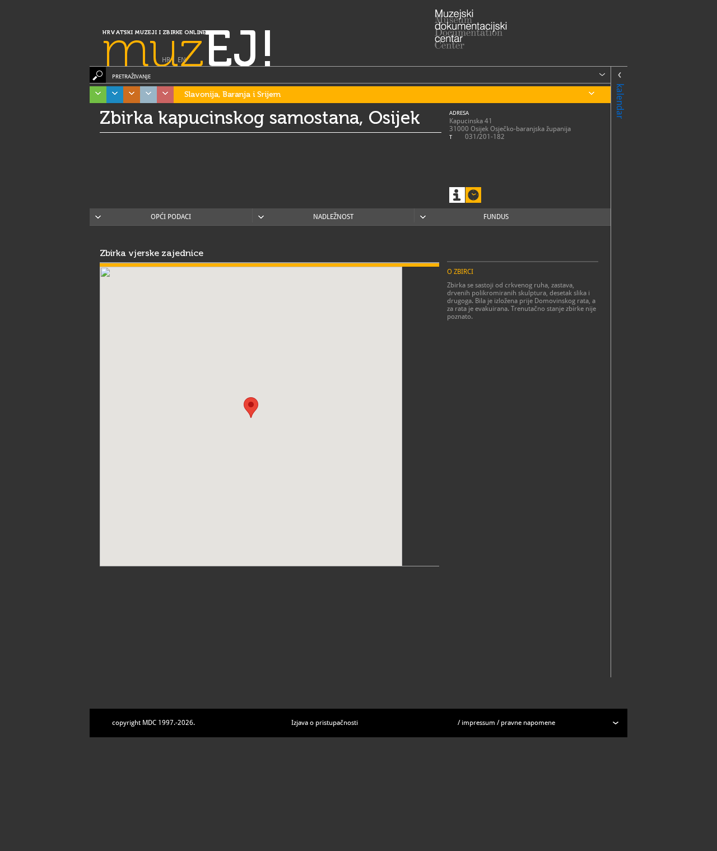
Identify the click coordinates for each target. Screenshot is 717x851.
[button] (251, 407)
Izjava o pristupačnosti (324, 723)
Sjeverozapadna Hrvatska (165, 94)
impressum (478, 723)
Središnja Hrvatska (131, 94)
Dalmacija (114, 94)
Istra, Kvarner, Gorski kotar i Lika (98, 94)
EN (182, 60)
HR (166, 60)
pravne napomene (528, 723)
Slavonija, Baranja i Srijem (232, 94)
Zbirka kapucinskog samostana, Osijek (260, 117)
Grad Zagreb (148, 94)
